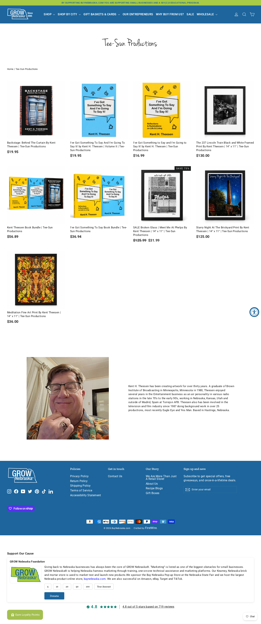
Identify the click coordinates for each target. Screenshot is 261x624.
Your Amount (104, 586)
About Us (152, 483)
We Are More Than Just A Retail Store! (161, 478)
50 (77, 586)
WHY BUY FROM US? (170, 14)
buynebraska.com (95, 578)
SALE (190, 14)
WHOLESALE (206, 14)
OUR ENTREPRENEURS (138, 14)
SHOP (48, 14)
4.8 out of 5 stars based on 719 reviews (148, 606)
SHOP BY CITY (68, 14)
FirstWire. (151, 528)
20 (67, 586)
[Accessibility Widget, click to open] (254, 312)
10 (57, 586)
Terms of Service (81, 490)
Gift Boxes (152, 493)
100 (88, 586)
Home (10, 69)
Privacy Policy (79, 476)
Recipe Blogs (154, 488)
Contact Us (115, 476)
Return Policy (79, 481)
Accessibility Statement (85, 495)
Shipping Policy (80, 485)
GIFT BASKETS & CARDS (100, 14)
